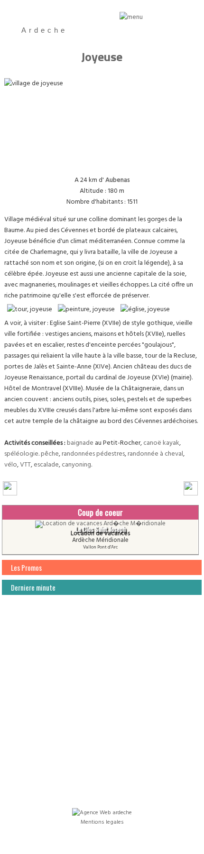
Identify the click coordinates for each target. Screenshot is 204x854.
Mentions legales (102, 822)
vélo (10, 464)
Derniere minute (33, 587)
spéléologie (21, 454)
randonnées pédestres (93, 454)
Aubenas (117, 180)
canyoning (76, 464)
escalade (46, 464)
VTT (25, 464)
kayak (171, 443)
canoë (152, 443)
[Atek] (102, 811)
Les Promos (26, 567)
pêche (50, 454)
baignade (80, 443)
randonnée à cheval (155, 454)
